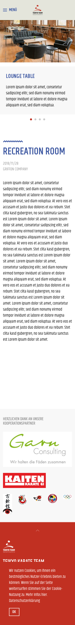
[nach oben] (37, 530)
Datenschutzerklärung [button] (24, 601)
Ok (14, 612)
